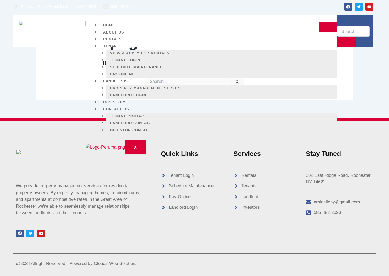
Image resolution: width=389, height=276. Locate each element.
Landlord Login (128, 95)
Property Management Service (146, 88)
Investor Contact (130, 130)
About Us (113, 32)
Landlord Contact (131, 123)
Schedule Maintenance (136, 67)
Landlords (115, 81)
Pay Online (122, 74)
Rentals (112, 39)
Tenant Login (125, 60)
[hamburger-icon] (328, 27)
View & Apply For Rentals (140, 53)
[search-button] (346, 42)
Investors (115, 102)
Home (109, 25)
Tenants (112, 46)
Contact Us (116, 109)
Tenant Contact (128, 116)
